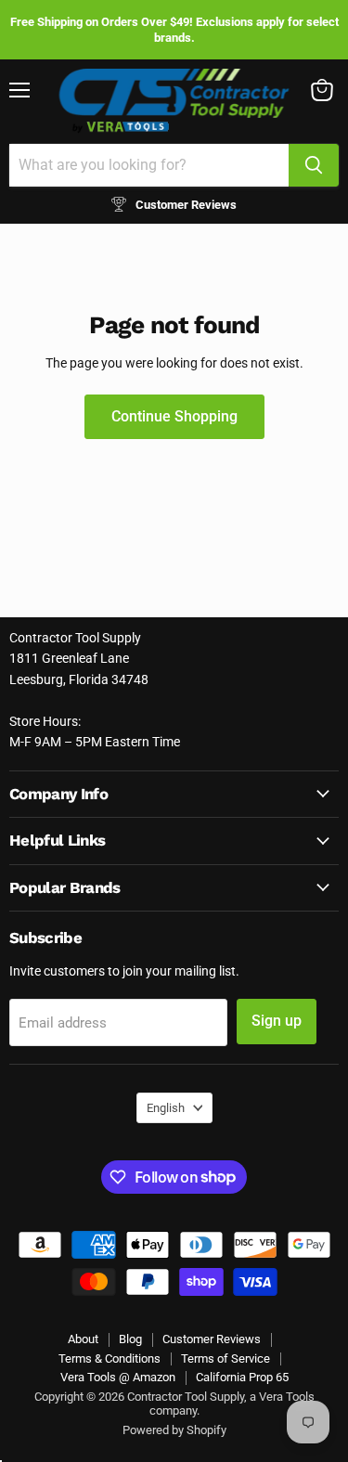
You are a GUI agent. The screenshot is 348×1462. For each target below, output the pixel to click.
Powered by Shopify (174, 1430)
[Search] (314, 165)
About (83, 1339)
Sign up (276, 1020)
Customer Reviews (211, 1339)
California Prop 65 (242, 1377)
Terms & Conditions (109, 1358)
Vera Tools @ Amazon (117, 1377)
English (166, 1108)
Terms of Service (225, 1358)
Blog (130, 1339)
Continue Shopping (174, 416)
